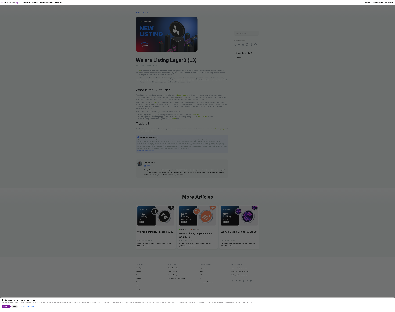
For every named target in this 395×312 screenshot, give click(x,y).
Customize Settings (27, 307)
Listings (35, 2)
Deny (15, 307)
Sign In (367, 2)
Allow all (6, 307)
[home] (9, 2)
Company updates (46, 2)
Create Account (377, 2)
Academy (26, 2)
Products (58, 2)
